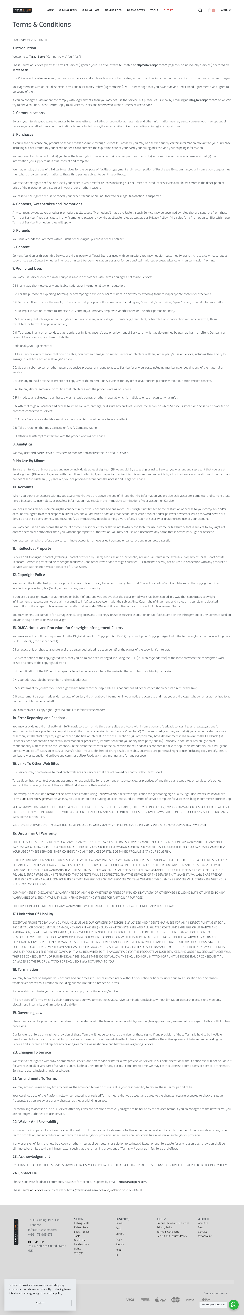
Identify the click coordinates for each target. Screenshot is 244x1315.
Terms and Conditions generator (34, 799)
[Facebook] (29, 1242)
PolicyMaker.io (107, 794)
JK (117, 1255)
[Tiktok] (36, 1242)
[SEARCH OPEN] (200, 10)
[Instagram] (42, 1242)
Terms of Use (55, 794)
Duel (118, 1228)
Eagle (119, 1239)
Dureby (120, 1234)
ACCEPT (40, 1302)
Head (118, 1249)
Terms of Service (32, 1190)
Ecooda (120, 1244)
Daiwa (119, 1223)
